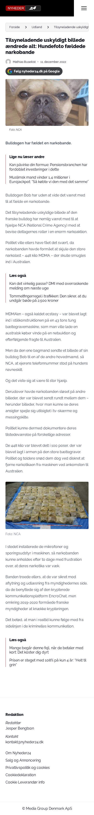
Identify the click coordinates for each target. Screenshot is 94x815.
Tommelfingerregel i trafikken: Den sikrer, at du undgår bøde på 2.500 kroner (47, 298)
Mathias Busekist (24, 62)
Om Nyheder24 (18, 753)
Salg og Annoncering (23, 760)
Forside (14, 27)
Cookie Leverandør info (25, 782)
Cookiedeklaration (20, 775)
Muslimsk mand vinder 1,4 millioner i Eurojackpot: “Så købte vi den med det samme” (49, 179)
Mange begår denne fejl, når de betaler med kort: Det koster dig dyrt (46, 650)
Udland (37, 27)
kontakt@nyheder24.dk (24, 742)
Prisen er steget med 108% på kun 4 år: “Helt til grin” (47, 662)
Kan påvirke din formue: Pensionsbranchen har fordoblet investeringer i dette (48, 167)
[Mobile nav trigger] (84, 8)
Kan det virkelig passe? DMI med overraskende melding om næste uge (48, 285)
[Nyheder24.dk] (39, 8)
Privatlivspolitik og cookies (27, 767)
